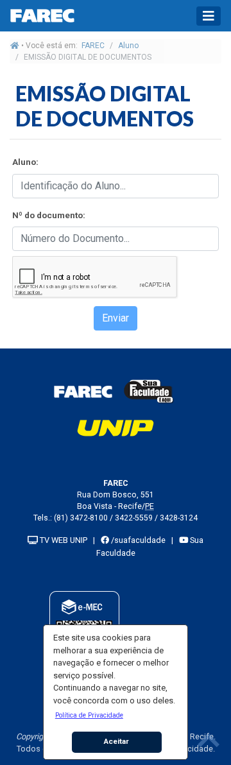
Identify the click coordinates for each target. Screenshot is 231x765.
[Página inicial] (14, 45)
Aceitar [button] (116, 741)
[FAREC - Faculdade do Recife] (83, 391)
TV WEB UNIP (62, 540)
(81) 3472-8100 (81, 517)
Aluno (128, 45)
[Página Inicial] (42, 15)
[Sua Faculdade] (149, 391)
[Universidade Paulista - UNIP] (115, 427)
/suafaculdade (137, 540)
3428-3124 (179, 517)
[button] (88, 715)
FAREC (93, 45)
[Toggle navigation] (208, 16)
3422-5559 (134, 517)
